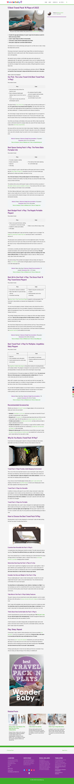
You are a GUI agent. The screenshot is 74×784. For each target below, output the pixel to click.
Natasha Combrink (60, 12)
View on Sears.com (36, 272)
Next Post (65, 750)
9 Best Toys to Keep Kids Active (56, 726)
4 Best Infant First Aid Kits (35, 726)
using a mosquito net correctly (34, 419)
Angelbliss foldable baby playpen (17, 366)
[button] (66, 2)
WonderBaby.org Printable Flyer (13, 771)
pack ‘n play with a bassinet (21, 639)
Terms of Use (10, 768)
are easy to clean (12, 432)
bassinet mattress (13, 330)
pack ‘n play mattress (35, 480)
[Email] (73, 396)
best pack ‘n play (41, 614)
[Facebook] (73, 387)
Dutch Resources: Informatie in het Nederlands (60, 770)
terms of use (35, 31)
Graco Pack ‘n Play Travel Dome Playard (18, 299)
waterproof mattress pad (23, 432)
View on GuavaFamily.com (36, 142)
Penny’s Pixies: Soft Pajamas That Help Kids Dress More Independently (17, 728)
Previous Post (9, 750)
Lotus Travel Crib (19, 104)
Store (9, 766)
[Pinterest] (73, 392)
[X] (73, 390)
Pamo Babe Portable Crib (17, 171)
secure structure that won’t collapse (29, 599)
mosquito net (19, 417)
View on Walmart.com (24, 142)
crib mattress (14, 261)
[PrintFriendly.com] (73, 394)
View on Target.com (36, 205)
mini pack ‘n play (21, 408)
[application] (63, 2)
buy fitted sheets (24, 482)
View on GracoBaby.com (36, 338)
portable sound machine (26, 421)
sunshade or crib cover (19, 413)
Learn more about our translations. (58, 773)
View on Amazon (15, 142)
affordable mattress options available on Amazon (19, 185)
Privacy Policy (10, 770)
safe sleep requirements (19, 124)
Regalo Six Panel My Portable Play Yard (16, 234)
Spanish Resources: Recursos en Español (60, 767)
